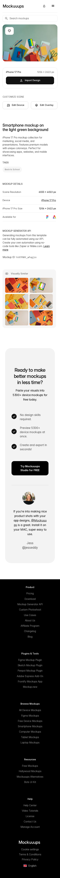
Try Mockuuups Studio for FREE (30, 468)
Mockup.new (30, 686)
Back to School (12, 169)
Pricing (30, 593)
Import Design (32, 80)
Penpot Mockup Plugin (30, 670)
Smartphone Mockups (30, 726)
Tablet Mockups (30, 737)
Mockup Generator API (30, 604)
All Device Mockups (30, 710)
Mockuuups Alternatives (30, 776)
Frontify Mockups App (30, 681)
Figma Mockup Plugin (30, 660)
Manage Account (30, 826)
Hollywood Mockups (30, 771)
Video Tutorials (30, 810)
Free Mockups (30, 765)
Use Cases (30, 615)
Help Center (30, 805)
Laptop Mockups (30, 742)
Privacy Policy (30, 859)
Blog (30, 636)
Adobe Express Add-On (30, 676)
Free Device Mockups (30, 721)
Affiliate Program (30, 625)
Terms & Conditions (30, 854)
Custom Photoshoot (30, 609)
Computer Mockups (30, 731)
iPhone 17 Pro (48, 200)
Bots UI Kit (30, 782)
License (30, 816)
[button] (44, 6)
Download (30, 598)
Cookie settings (30, 849)
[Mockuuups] (21, 6)
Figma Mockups (30, 715)
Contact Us (30, 821)
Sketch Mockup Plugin (30, 665)
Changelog (30, 631)
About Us (30, 620)
